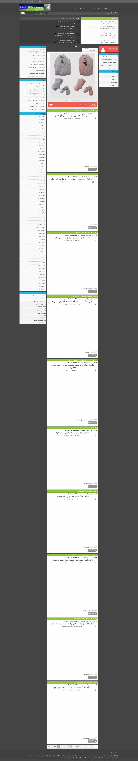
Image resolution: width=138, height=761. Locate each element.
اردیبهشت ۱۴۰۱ (40, 154)
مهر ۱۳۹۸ (41, 166)
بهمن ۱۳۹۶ (41, 186)
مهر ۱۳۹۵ (41, 216)
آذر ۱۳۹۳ (41, 277)
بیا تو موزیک (32, 755)
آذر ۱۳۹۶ (41, 192)
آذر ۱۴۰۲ (41, 122)
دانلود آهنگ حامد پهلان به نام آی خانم (86, 232)
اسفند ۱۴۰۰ (41, 157)
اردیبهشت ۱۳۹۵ (40, 227)
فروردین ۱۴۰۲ (40, 136)
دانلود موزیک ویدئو (113, 85)
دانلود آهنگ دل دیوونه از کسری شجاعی (107, 35)
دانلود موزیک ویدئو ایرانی (96, 755)
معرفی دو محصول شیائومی (110, 31)
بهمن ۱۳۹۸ (41, 160)
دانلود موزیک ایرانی (113, 757)
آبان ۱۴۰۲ (41, 125)
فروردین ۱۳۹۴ (40, 265)
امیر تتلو (116, 755)
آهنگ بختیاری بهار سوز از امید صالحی (107, 33)
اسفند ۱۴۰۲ (41, 119)
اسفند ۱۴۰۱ (41, 139)
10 (77, 746)
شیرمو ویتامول (42, 306)
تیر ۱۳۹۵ (41, 221)
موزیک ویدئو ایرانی (56, 755)
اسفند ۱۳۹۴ (41, 233)
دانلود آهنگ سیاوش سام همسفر (108, 40)
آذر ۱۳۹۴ (41, 242)
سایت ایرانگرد (42, 322)
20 (81, 746)
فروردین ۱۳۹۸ (40, 175)
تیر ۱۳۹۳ (41, 289)
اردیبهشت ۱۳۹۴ (40, 262)
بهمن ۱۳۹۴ (41, 236)
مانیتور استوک (42, 308)
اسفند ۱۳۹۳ (41, 268)
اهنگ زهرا (43, 318)
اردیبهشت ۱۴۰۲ (40, 134)
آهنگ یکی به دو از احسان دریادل (108, 21)
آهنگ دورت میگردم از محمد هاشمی (108, 42)
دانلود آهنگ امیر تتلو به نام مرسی (87, 491)
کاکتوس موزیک (42, 313)
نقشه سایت (73, 759)
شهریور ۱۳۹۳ (40, 286)
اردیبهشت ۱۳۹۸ (40, 172)
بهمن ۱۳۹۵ (41, 204)
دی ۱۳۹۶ (41, 189)
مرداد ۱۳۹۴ (41, 254)
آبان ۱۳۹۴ (41, 245)
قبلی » (91, 746)
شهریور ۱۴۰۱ (40, 151)
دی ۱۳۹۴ (41, 239)
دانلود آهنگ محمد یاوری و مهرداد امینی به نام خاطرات (82, 360)
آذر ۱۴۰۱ (41, 145)
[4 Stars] (93, 166)
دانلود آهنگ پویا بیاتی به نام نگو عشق (86, 110)
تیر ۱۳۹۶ (41, 195)
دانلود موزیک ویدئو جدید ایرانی (69, 755)
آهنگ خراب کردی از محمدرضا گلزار (108, 28)
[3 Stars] (94, 166)
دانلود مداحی (114, 82)
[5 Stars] (91, 166)
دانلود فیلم (114, 79)
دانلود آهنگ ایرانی (96, 757)
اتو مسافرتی (43, 315)
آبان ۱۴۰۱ (41, 148)
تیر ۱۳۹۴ (41, 257)
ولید (70, 759)
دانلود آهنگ (114, 76)
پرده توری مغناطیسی (41, 304)
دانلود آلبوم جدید (47, 755)
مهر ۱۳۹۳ (41, 283)
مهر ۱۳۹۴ (41, 248)
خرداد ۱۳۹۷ (41, 183)
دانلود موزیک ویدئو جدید (83, 755)
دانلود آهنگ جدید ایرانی (84, 757)
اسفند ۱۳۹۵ (41, 201)
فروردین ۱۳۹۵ (40, 230)
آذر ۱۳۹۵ (41, 210)
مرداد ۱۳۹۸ (41, 169)
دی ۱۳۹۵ (41, 207)
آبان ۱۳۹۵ (41, 213)
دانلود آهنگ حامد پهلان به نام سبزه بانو (85, 682)
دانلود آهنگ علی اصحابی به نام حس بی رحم (84, 296)
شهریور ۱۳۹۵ (40, 219)
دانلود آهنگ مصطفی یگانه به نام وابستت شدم (84, 618)
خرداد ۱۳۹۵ (41, 224)
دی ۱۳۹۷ (41, 180)
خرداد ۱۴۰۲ (41, 131)
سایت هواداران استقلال (40, 301)
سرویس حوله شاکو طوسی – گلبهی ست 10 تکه (85, 104)
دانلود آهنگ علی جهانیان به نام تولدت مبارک (84, 555)
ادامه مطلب (91, 169)
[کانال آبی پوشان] (35, 7)
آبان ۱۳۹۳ (41, 280)
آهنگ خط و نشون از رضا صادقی (109, 26)
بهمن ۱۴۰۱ (41, 142)
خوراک (77, 759)
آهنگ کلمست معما (112, 37)
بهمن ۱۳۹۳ (41, 271)
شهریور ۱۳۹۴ (40, 251)
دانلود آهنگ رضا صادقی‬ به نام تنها (87, 427)
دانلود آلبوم (114, 73)
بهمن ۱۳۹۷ (41, 178)
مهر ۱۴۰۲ (41, 128)
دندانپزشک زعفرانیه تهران (39, 320)
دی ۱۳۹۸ (41, 163)
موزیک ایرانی (104, 757)
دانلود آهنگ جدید (110, 13)
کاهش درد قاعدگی (41, 311)
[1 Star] (96, 166)
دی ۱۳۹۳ (41, 274)
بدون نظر (66, 113)
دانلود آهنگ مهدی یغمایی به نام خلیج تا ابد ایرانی (83, 174)
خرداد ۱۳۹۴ (41, 260)
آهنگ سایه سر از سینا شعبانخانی (108, 24)
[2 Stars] (95, 166)
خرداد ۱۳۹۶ (41, 198)
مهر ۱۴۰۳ (41, 116)
